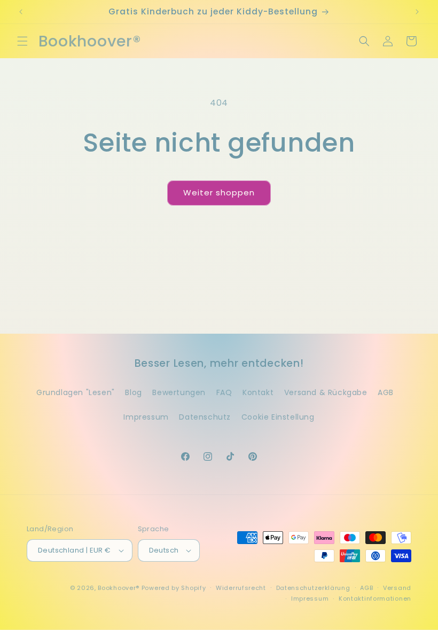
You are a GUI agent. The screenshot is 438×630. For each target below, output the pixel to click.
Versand (397, 588)
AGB (386, 392)
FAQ (224, 392)
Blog (133, 392)
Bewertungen (179, 392)
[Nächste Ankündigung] (417, 11)
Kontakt (258, 392)
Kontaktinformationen (375, 598)
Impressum (145, 417)
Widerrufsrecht (241, 588)
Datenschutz (205, 417)
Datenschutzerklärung (313, 588)
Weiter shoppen (219, 192)
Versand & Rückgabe (325, 392)
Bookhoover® (118, 588)
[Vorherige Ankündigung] (21, 11)
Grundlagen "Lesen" (75, 392)
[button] (22, 41)
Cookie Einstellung (278, 417)
